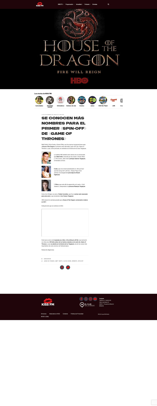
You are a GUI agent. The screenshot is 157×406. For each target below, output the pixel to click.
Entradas (94, 4)
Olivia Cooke (67, 261)
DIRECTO (60, 4)
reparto (74, 261)
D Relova (61, 114)
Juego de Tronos (49, 261)
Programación (69, 4)
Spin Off (80, 261)
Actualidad (79, 4)
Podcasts (87, 4)
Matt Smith (59, 261)
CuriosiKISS (47, 258)
